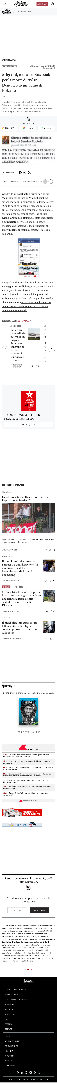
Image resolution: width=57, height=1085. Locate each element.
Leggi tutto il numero (28, 732)
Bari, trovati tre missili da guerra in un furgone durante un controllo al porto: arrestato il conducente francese (17, 345)
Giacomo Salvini (10, 581)
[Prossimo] (52, 349)
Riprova (28, 969)
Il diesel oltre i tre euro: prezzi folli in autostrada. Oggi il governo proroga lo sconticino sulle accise (19, 628)
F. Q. (5, 97)
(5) (54, 638)
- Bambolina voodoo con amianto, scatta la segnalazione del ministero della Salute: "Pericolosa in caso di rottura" (27, 775)
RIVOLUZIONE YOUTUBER (22, 415)
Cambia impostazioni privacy (17, 999)
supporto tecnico (15, 960)
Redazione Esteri (11, 611)
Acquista (28, 424)
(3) (39, 366)
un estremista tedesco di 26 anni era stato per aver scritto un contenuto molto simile (26, 306)
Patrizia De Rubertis (12, 639)
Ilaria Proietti (10, 550)
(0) (54, 580)
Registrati (39, 910)
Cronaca (9, 60)
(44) (53, 550)
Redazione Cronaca (16, 366)
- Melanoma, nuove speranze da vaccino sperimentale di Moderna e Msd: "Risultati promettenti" (26, 756)
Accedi (17, 910)
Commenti (10, 172)
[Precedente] (5, 349)
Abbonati (42, 4)
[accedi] (52, 3)
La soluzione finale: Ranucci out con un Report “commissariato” (25, 498)
